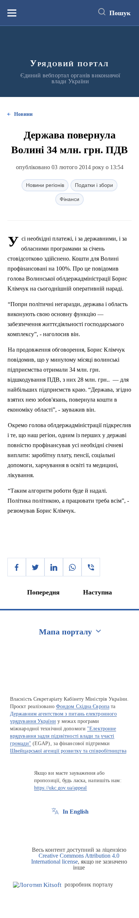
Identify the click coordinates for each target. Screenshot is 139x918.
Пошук (119, 13)
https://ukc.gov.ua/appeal (60, 788)
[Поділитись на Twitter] (35, 567)
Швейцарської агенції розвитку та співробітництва (68, 751)
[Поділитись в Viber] (91, 567)
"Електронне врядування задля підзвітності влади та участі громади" (63, 736)
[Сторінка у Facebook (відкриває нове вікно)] (55, 828)
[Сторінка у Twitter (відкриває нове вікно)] (68, 828)
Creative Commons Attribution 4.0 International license (75, 858)
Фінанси (69, 199)
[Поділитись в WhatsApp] (72, 567)
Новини (23, 114)
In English (76, 811)
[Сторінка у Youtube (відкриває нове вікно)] (82, 828)
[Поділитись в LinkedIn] (54, 567)
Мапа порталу (65, 631)
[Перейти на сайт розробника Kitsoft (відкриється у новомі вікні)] (37, 885)
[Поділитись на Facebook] (17, 567)
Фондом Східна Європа (82, 706)
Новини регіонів (45, 185)
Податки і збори (94, 185)
